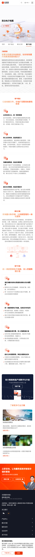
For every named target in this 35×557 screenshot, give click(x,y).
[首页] (5, 2)
